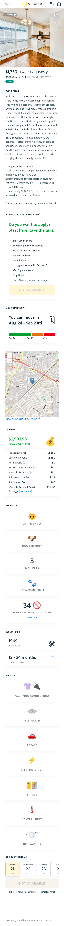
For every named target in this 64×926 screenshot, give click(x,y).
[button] (32, 381)
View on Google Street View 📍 (23, 418)
